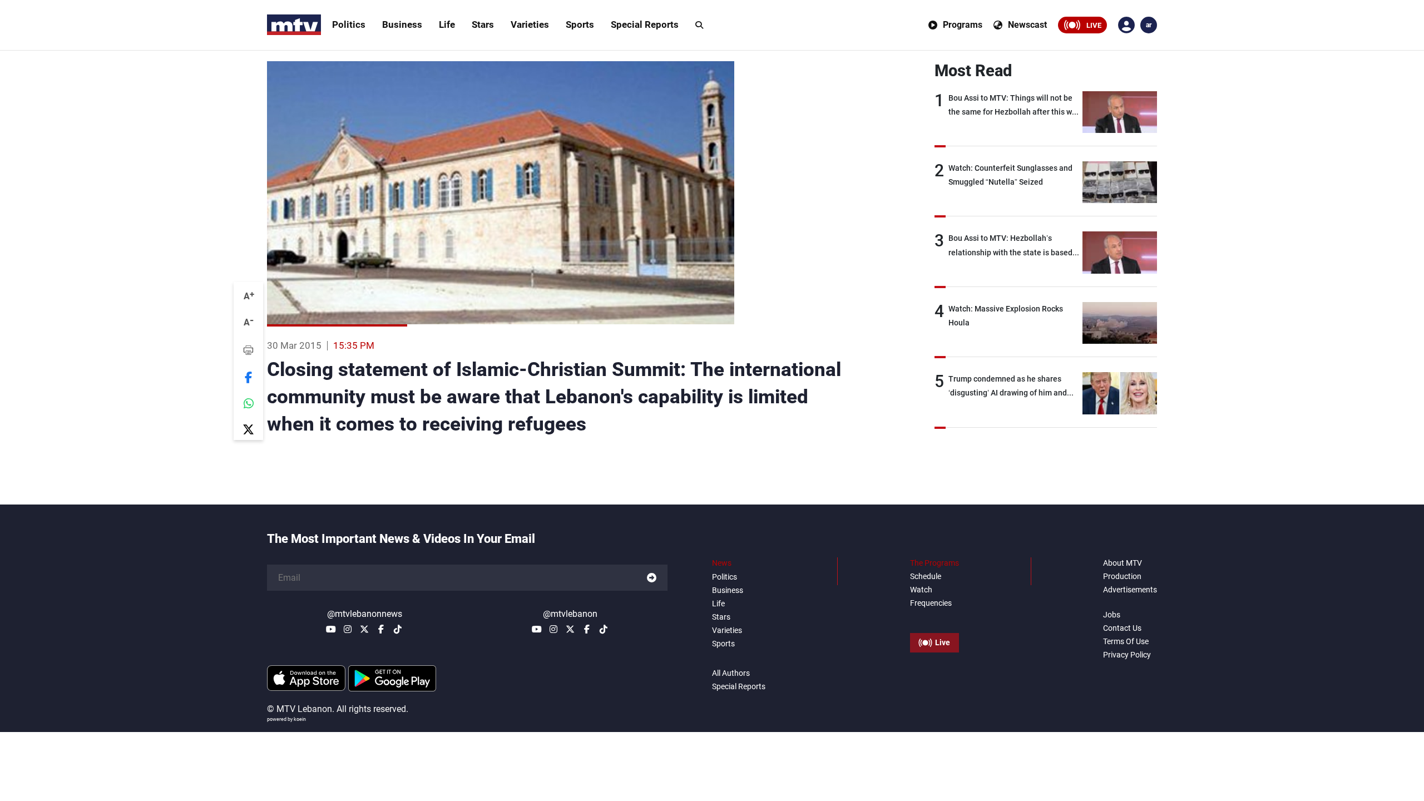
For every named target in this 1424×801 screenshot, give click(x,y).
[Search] (699, 25)
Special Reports (645, 24)
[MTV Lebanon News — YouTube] (331, 629)
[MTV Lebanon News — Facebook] (381, 629)
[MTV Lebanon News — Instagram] (347, 629)
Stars (483, 24)
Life (447, 24)
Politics (348, 24)
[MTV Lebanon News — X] (364, 629)
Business (402, 24)
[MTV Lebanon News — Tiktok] (397, 629)
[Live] (934, 617)
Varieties (530, 24)
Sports (580, 24)
